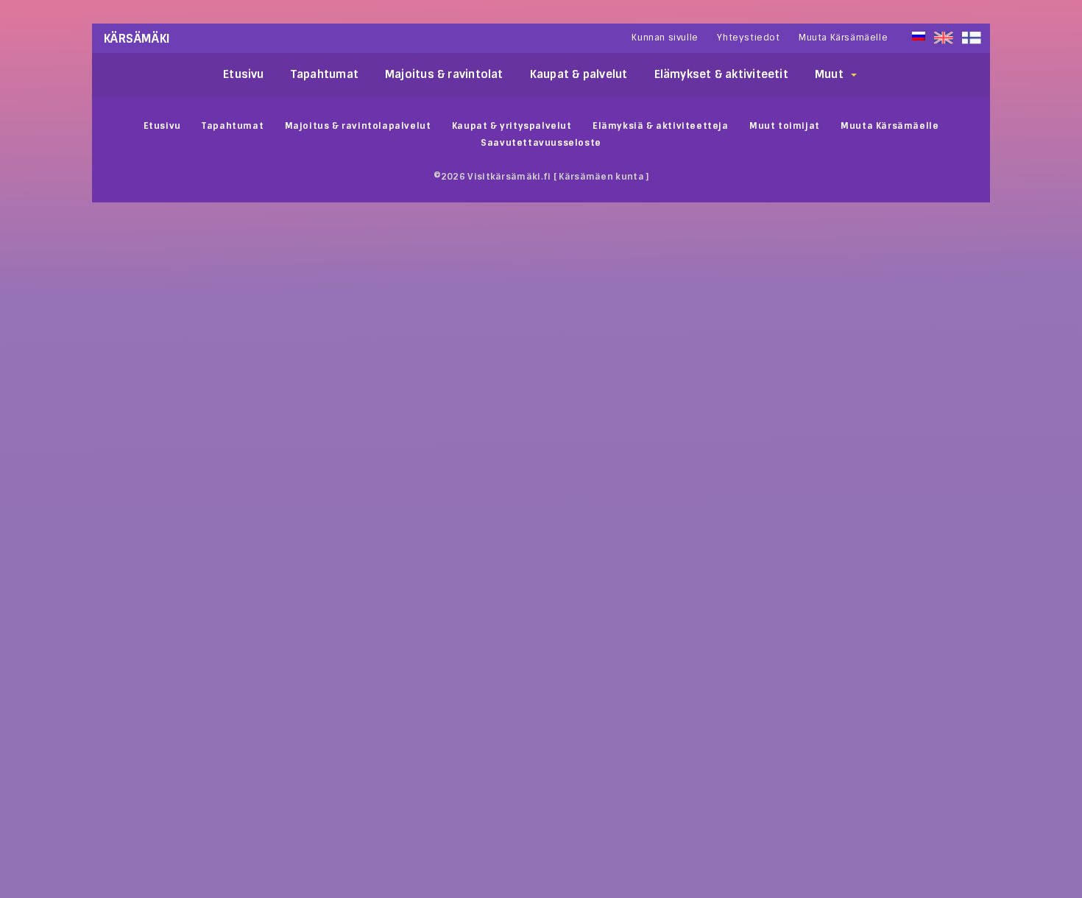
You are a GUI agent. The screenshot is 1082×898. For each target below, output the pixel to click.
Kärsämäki (137, 38)
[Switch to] (971, 38)
